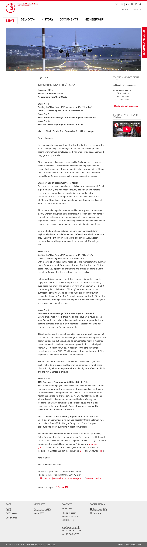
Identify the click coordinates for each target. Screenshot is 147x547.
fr (122, 4)
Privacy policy (51, 544)
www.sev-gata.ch (76, 478)
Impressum (40, 544)
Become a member (144, 42)
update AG (131, 544)
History (47, 19)
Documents (69, 19)
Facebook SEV (100, 509)
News (10, 20)
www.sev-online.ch (95, 478)
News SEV (39, 513)
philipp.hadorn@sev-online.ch (52, 478)
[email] (66, 488)
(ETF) (81, 451)
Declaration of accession (126, 106)
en (127, 4)
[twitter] (59, 488)
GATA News (11, 513)
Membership (94, 19)
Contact (136, 10)
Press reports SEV (42, 509)
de (116, 4)
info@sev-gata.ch (70, 527)
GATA (8, 509)
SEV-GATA (28, 19)
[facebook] (56, 488)
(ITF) (101, 451)
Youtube (97, 513)
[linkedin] (63, 488)
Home (125, 10)
